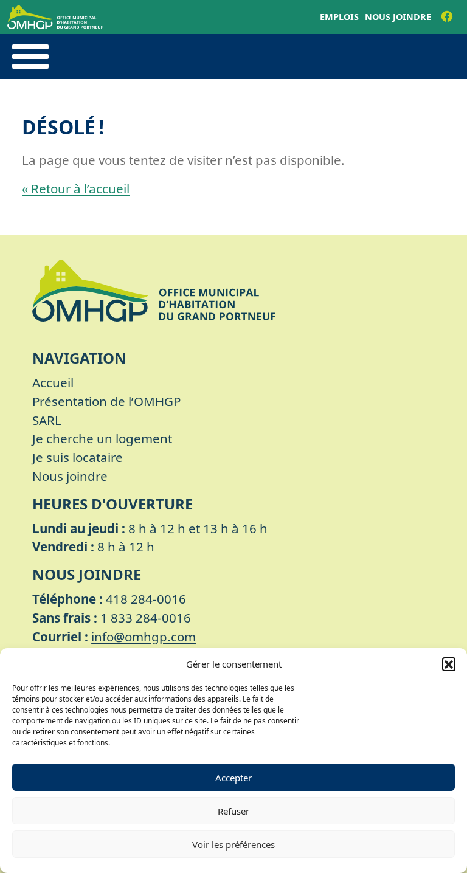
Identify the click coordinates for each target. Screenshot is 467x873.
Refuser (233, 811)
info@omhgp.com (143, 636)
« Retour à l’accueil (76, 188)
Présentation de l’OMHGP (106, 401)
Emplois (339, 16)
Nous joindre (398, 16)
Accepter (233, 777)
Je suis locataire (77, 457)
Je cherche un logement (102, 438)
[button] (449, 664)
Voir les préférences (233, 844)
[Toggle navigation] (30, 56)
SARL (46, 420)
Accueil (53, 382)
